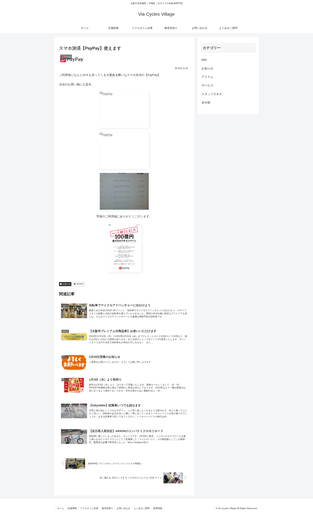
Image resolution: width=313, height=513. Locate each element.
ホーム (60, 508)
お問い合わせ (123, 508)
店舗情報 (72, 508)
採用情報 (157, 508)
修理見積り (107, 508)
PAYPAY (80, 284)
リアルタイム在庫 (89, 508)
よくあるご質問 (142, 508)
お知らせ (66, 284)
